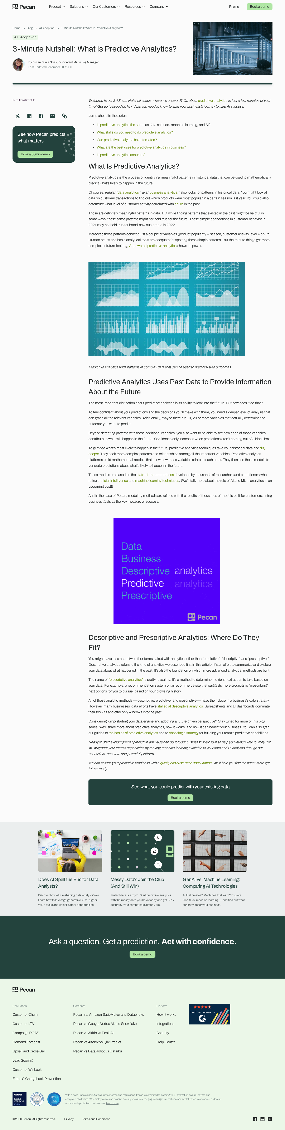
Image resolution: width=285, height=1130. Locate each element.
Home (16, 28)
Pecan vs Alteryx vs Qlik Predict (97, 1042)
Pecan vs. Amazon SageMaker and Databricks (108, 1015)
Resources (133, 7)
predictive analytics (212, 101)
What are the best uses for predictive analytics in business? (141, 147)
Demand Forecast (26, 1042)
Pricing (234, 6)
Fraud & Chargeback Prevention (37, 1079)
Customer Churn (25, 1015)
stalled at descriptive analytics (180, 706)
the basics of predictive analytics (133, 733)
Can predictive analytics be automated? (127, 140)
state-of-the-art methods (155, 475)
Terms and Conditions (96, 1119)
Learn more (112, 1103)
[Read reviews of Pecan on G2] (209, 1015)
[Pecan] (24, 6)
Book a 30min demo (35, 154)
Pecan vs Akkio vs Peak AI (93, 1033)
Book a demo (259, 6)
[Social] (255, 1119)
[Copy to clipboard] (64, 116)
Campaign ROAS (26, 1033)
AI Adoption (46, 28)
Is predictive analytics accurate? (121, 155)
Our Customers (104, 7)
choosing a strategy (183, 733)
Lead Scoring (23, 1060)
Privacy (69, 1119)
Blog (30, 28)
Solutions (77, 7)
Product (55, 7)
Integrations (165, 1024)
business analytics (163, 192)
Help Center (165, 1042)
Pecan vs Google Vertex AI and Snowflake (105, 1024)
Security (162, 1033)
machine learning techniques (157, 481)
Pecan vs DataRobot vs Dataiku (97, 1051)
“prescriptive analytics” (125, 680)
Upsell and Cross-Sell (29, 1051)
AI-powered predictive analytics (153, 246)
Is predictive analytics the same (120, 125)
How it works (166, 1015)
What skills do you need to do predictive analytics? (135, 132)
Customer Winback (27, 1070)
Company (157, 7)
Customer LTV (23, 1024)
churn (179, 204)
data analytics (128, 192)
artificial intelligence (113, 481)
